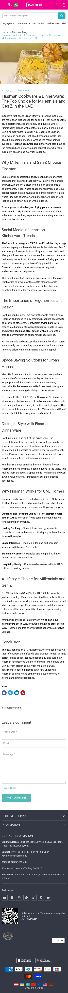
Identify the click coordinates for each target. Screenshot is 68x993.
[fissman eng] (45, 985)
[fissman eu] (39, 985)
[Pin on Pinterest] (22, 692)
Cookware (22, 23)
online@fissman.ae (17, 855)
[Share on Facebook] (4, 692)
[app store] (24, 960)
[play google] (43, 960)
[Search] (61, 15)
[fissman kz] (28, 985)
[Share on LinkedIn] (16, 692)
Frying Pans (8, 23)
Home (5, 32)
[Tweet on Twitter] (10, 692)
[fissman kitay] (33, 985)
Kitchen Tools (53, 23)
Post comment (16, 797)
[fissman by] (51, 985)
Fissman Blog (19, 32)
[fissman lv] (16, 985)
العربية (57, 940)
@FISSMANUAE (30, 919)
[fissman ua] (22, 985)
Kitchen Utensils (36, 23)
